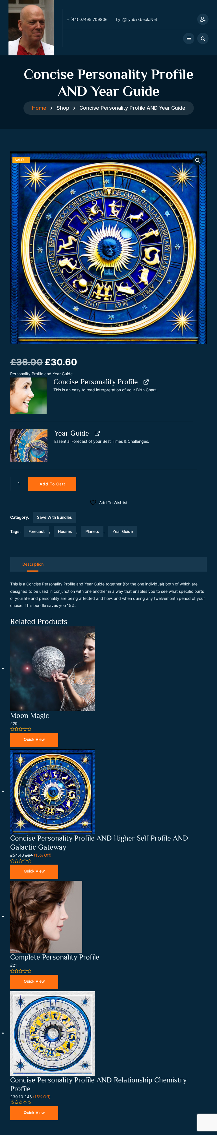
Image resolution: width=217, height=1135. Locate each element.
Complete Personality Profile (54, 957)
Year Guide (122, 531)
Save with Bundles (54, 517)
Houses (65, 531)
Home (39, 108)
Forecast (37, 531)
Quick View (34, 739)
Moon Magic (29, 715)
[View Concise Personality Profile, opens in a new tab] (145, 382)
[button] (198, 160)
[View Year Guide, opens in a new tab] (96, 433)
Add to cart (52, 483)
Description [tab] (33, 564)
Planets (92, 531)
